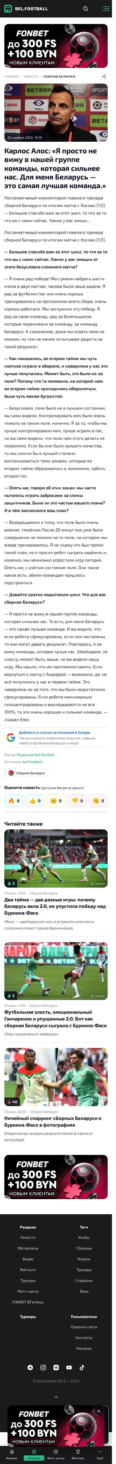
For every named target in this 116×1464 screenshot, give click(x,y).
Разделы (28, 1227)
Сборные (84, 1248)
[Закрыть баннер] (99, 1411)
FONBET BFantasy (27, 1302)
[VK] (56, 1367)
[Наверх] (56, 1397)
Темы (84, 1291)
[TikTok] (82, 1367)
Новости (31, 76)
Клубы (84, 1237)
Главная (11, 76)
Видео (28, 1259)
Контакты (84, 1337)
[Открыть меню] (106, 8)
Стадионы (84, 1280)
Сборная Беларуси (59, 76)
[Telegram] (30, 1367)
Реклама (83, 1348)
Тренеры (84, 1269)
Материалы (28, 1248)
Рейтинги (28, 1269)
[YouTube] (69, 1367)
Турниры (28, 1280)
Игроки (84, 1259)
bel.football (32, 761)
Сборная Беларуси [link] (44, 893)
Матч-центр (28, 1291)
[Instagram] (43, 1367)
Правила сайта (84, 1326)
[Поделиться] (104, 76)
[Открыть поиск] (85, 8)
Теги (84, 1227)
